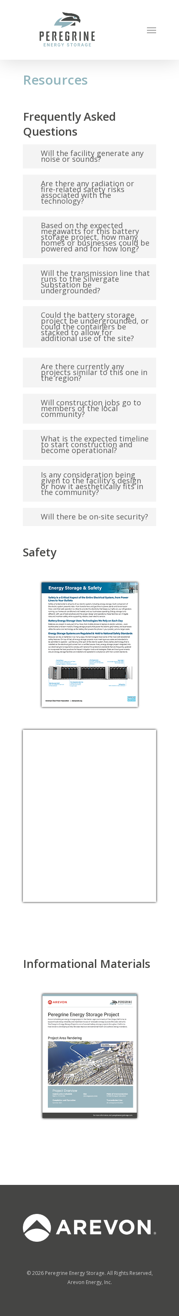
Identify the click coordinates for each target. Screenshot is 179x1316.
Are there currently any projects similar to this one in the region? (94, 372)
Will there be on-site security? (94, 517)
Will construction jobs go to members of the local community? (91, 408)
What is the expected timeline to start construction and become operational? (95, 444)
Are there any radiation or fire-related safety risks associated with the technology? (87, 192)
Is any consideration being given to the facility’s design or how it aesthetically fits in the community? (92, 483)
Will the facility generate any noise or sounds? (92, 156)
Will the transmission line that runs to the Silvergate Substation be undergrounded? (95, 281)
